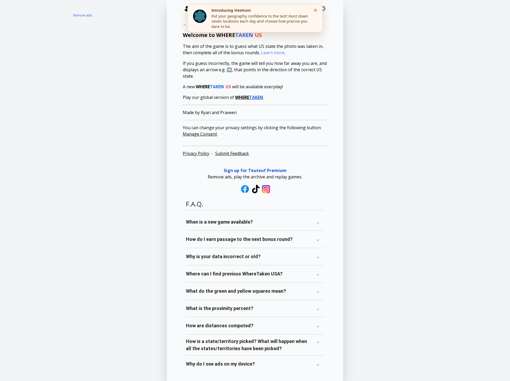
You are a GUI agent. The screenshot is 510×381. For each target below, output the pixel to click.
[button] (255, 222)
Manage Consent (200, 134)
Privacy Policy (196, 153)
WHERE (249, 97)
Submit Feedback (232, 153)
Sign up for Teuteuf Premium (255, 170)
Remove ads (82, 15)
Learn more (272, 53)
